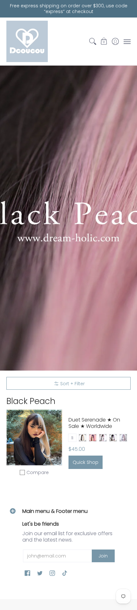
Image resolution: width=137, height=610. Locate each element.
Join (103, 556)
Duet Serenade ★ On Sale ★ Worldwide (94, 423)
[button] (104, 41)
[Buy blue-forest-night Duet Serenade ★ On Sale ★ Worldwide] (34, 437)
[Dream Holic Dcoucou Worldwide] (27, 41)
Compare (37, 472)
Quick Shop (85, 462)
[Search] (92, 41)
